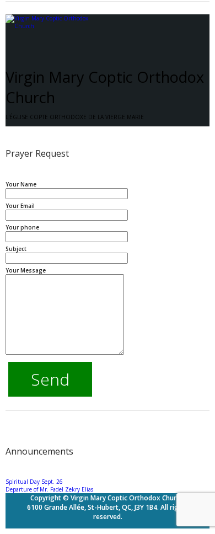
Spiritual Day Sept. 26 (34, 481)
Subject (16, 249)
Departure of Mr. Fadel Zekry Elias (49, 489)
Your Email (20, 206)
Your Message (26, 270)
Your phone (22, 227)
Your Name (21, 184)
